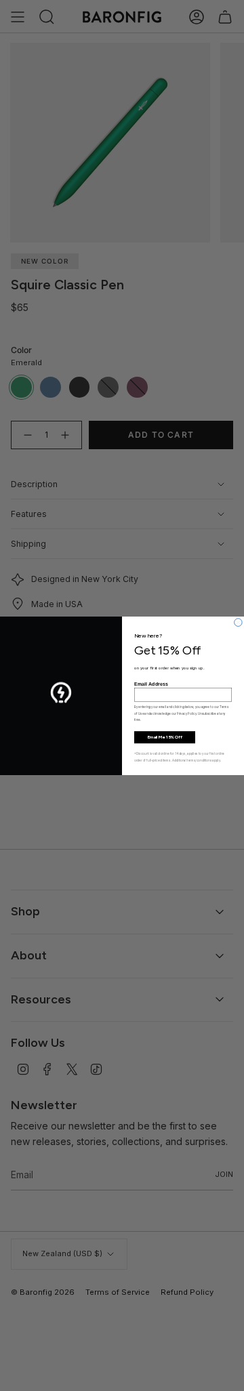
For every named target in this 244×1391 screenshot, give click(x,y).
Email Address (151, 683)
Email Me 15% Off (164, 737)
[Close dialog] (239, 622)
